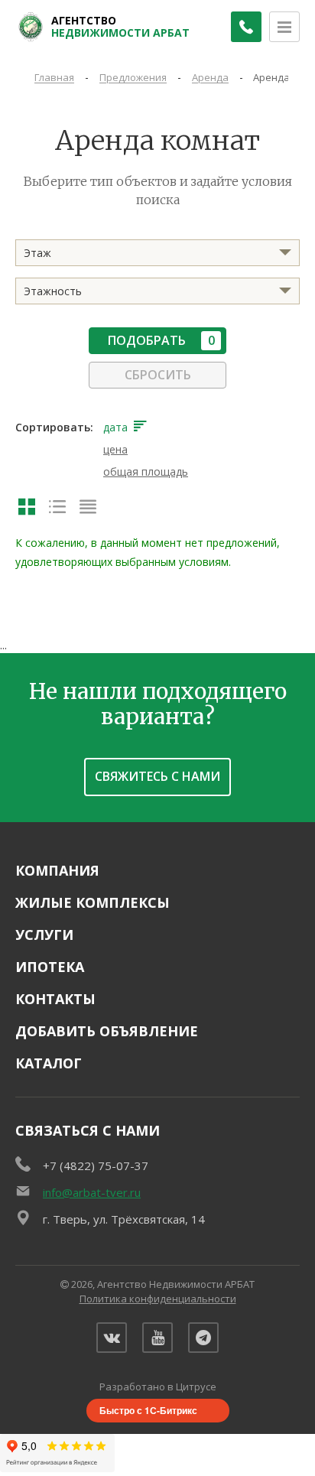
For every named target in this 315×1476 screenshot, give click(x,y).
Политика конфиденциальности (158, 1298)
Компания (57, 870)
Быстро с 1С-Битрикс (148, 1410)
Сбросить (158, 374)
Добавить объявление (106, 1031)
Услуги (44, 934)
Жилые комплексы (92, 902)
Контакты (55, 999)
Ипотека (49, 966)
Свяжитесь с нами (157, 776)
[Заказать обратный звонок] (246, 26)
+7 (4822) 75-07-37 (95, 1165)
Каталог (48, 1063)
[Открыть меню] (284, 26)
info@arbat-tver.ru (92, 1192)
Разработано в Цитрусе (157, 1386)
